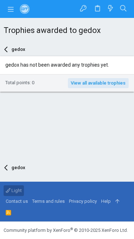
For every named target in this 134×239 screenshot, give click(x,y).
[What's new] (110, 9)
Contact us (17, 201)
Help (106, 201)
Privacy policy (83, 201)
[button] (11, 9)
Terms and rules (48, 201)
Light (16, 190)
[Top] (117, 201)
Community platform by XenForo (66, 230)
